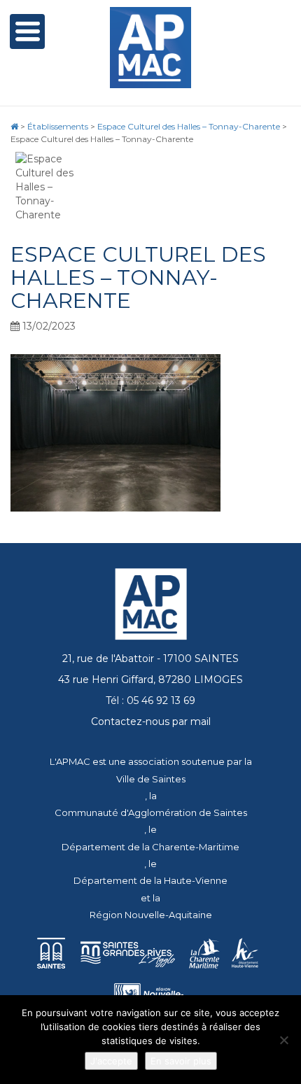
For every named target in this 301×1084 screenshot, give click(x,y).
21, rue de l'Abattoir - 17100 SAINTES (150, 658)
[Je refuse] (283, 1040)
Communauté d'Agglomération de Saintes (151, 812)
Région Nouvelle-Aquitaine (151, 915)
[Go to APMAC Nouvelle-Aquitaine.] (14, 126)
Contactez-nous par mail (151, 721)
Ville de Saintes (151, 779)
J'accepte (111, 1061)
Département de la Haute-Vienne (150, 880)
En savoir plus (180, 1061)
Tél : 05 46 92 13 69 (150, 700)
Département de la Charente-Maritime (150, 847)
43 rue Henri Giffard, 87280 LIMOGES (150, 679)
